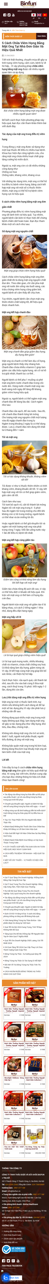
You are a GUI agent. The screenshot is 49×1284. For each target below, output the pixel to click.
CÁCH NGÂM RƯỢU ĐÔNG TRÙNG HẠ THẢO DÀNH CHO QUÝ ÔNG (22, 972)
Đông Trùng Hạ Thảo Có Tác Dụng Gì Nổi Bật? (23, 960)
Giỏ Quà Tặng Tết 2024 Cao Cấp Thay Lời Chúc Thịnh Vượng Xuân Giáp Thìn (23, 948)
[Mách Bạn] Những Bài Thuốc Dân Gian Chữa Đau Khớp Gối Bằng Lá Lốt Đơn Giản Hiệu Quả (24, 827)
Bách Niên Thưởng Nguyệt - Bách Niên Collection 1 (35, 1079)
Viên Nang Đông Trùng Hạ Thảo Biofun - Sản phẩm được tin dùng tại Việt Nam (22, 921)
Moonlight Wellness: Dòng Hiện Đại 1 (14, 1079)
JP (34, 18)
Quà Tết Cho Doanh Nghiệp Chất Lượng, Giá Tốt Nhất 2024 (23, 941)
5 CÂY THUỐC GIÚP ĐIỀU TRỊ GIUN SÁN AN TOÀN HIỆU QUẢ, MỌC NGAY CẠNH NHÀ (24, 848)
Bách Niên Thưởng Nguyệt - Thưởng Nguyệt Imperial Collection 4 (14, 1011)
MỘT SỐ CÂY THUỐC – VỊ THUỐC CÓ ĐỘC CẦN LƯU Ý (23, 861)
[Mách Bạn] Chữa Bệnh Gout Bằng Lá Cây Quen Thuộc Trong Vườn (23, 841)
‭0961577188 (23, 23)
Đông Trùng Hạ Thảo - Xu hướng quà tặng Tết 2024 (22, 955)
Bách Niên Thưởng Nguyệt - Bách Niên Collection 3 (35, 1113)
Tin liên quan (11, 789)
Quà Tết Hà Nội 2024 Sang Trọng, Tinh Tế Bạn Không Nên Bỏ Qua (22, 928)
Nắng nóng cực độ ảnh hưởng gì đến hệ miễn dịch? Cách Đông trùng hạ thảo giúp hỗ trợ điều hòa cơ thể (24, 813)
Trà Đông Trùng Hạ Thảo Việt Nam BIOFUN (35, 1148)
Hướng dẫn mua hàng (12, 1231)
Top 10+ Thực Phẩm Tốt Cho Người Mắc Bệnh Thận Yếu (22, 821)
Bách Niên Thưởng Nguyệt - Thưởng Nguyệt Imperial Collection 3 (35, 1011)
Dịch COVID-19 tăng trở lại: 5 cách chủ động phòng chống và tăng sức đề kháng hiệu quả (21, 915)
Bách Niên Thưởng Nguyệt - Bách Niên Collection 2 (14, 1113)
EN (39, 18)
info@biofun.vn (39, 23)
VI (45, 18)
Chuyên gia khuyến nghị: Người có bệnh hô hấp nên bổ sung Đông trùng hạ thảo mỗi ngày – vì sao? (24, 805)
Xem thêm (42, 36)
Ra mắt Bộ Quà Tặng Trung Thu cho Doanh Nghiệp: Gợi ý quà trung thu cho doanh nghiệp (22, 892)
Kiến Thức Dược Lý (13, 36)
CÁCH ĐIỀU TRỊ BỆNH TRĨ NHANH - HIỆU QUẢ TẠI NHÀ (24, 854)
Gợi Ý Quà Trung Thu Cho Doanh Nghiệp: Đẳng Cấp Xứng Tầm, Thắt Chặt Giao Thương (23, 885)
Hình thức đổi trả (10, 1242)
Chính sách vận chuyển (13, 1239)
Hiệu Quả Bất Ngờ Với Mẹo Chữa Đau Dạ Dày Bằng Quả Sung (24, 834)
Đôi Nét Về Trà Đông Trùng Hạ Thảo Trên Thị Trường (22, 966)
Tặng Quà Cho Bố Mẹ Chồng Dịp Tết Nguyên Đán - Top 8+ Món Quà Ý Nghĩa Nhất (24, 935)
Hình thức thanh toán (12, 1235)
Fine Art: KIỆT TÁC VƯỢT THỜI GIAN (14, 1148)
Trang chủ (5, 30)
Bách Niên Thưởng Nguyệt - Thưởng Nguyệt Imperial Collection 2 (35, 1045)
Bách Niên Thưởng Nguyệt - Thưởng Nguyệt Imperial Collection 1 (14, 1045)
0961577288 (23, 25)
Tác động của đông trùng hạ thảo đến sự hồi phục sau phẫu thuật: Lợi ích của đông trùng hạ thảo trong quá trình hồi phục (24, 797)
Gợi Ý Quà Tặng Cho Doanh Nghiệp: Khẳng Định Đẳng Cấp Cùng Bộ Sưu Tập (23, 878)
